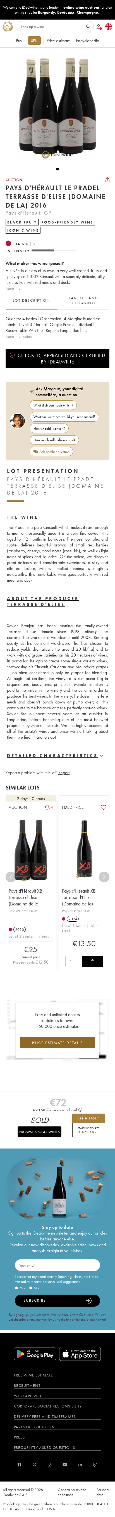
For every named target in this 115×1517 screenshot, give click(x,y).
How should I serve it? (49, 428)
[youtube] (65, 1465)
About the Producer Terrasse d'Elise (43, 601)
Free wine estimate (33, 1375)
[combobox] (73, 961)
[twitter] (34, 1465)
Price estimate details (57, 1042)
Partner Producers (34, 1426)
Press (19, 1437)
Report (64, 773)
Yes (22, 1287)
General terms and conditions (72, 1492)
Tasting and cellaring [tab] (83, 300)
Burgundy (46, 12)
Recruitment (27, 1385)
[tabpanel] (57, 328)
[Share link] (107, 179)
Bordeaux (66, 12)
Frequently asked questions (44, 1447)
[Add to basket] (92, 961)
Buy (19, 41)
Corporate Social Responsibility (48, 1406)
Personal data (103, 1492)
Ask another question (54, 451)
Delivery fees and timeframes (45, 1416)
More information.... (20, 336)
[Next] (104, 877)
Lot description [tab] (31, 300)
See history (88, 1118)
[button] (54, 107)
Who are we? (28, 1395)
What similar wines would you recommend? (64, 416)
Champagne (87, 12)
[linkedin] (80, 1465)
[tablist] (57, 300)
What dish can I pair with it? (53, 405)
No (36, 1287)
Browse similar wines (39, 1131)
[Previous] (11, 877)
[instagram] (49, 1465)
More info (13, 288)
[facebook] (19, 1465)
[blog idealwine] (95, 1465)
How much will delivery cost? (54, 439)
